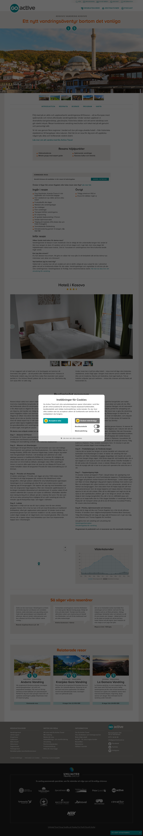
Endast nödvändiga (88, 420)
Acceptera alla (55, 420)
